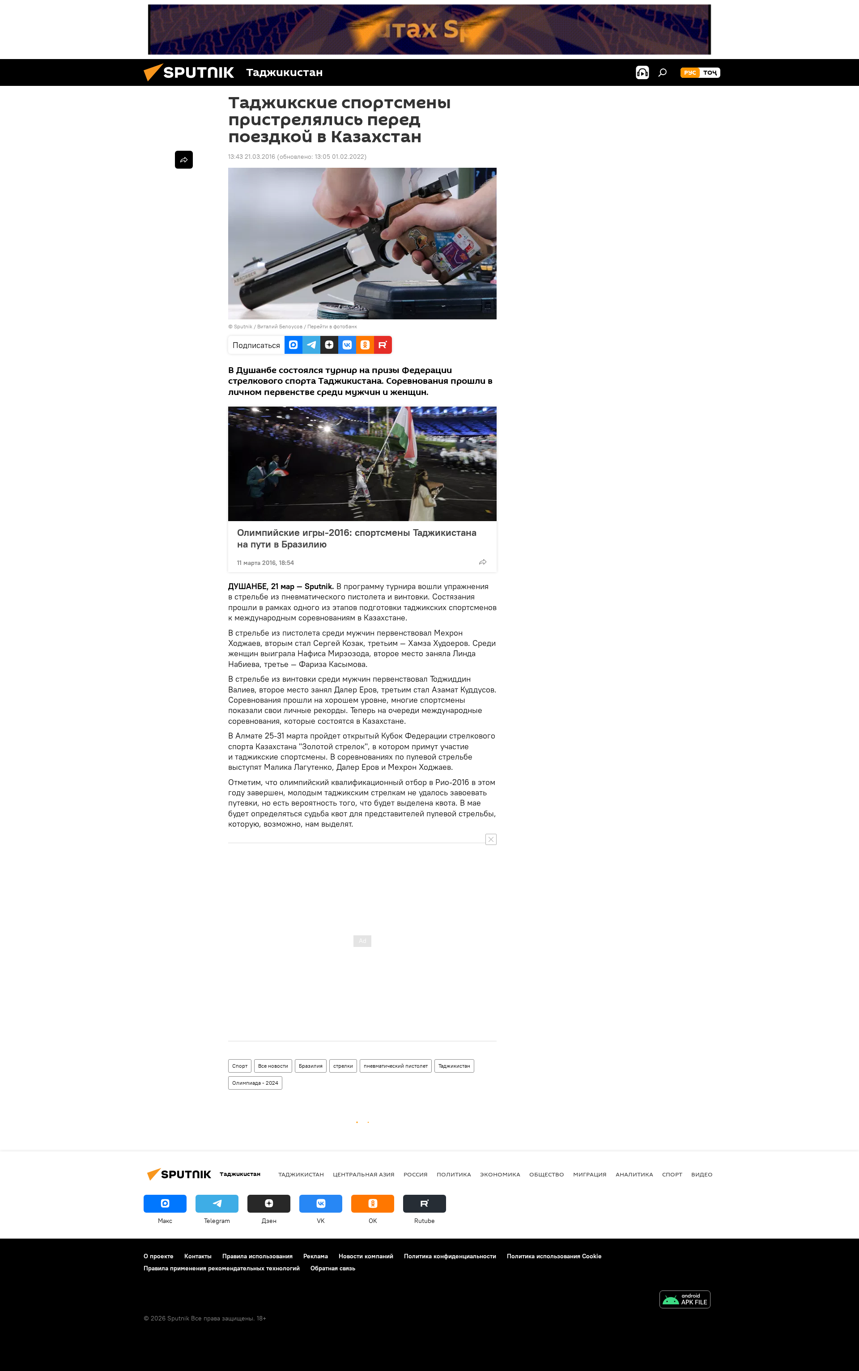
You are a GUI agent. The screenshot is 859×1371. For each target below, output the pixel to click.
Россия (416, 1174)
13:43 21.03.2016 (251, 157)
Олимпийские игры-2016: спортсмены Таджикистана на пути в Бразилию (356, 538)
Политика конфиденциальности (450, 1256)
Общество (546, 1174)
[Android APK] (685, 1300)
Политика (454, 1174)
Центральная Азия (364, 1174)
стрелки (343, 1065)
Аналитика (634, 1174)
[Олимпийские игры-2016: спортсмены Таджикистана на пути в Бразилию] (362, 464)
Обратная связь (332, 1268)
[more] (483, 562)
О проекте (159, 1256)
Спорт (239, 1065)
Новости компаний (366, 1256)
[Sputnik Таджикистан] (192, 84)
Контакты (198, 1256)
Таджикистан (454, 1065)
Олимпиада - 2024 (255, 1082)
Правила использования (257, 1256)
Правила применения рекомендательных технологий (222, 1268)
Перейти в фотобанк (332, 326)
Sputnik (244, 326)
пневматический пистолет (396, 1065)
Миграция (590, 1174)
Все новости (273, 1065)
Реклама (315, 1256)
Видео (702, 1174)
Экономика (500, 1174)
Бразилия (311, 1065)
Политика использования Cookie (554, 1256)
